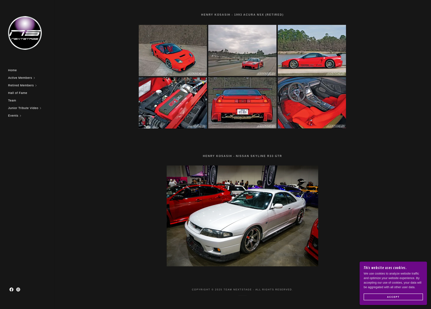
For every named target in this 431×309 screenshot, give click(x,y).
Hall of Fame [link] (17, 93)
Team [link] (12, 100)
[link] (25, 32)
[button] (31, 78)
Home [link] (12, 70)
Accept (393, 297)
